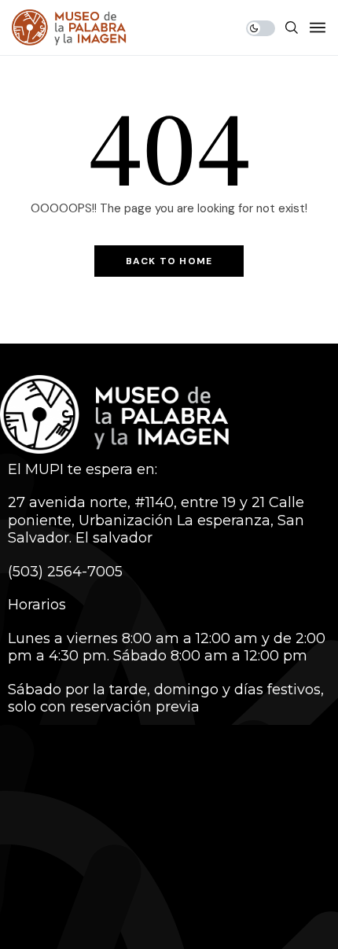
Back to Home (169, 261)
